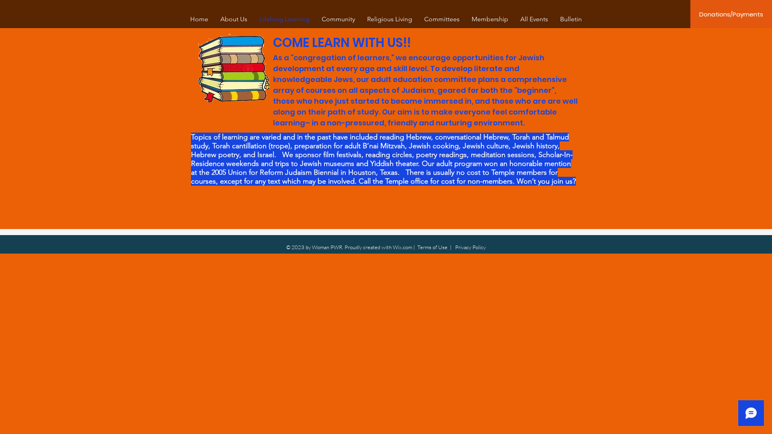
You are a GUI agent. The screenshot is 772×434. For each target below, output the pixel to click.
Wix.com (402, 247)
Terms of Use (432, 247)
